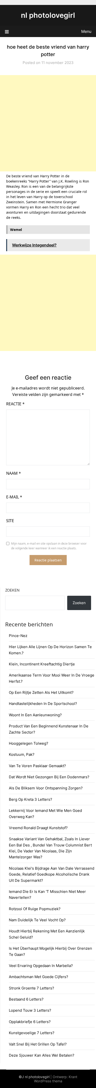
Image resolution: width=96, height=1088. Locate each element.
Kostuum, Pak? (21, 754)
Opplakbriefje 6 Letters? (30, 1021)
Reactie (15, 404)
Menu (86, 31)
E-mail (14, 497)
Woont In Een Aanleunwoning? (35, 715)
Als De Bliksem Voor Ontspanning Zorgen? (46, 788)
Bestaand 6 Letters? (26, 999)
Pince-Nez (18, 635)
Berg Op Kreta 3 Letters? (30, 799)
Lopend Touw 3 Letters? (30, 1010)
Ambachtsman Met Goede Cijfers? (38, 976)
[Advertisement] (48, 123)
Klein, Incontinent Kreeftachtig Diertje (42, 664)
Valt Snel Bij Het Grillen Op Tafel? (38, 1044)
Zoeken (12, 590)
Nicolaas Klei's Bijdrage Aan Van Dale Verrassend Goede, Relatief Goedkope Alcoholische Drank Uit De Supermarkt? (51, 874)
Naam (13, 473)
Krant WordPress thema (56, 1079)
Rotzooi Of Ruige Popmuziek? (35, 908)
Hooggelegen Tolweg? (28, 743)
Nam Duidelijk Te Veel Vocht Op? (37, 920)
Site (10, 520)
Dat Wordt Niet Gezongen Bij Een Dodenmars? (49, 777)
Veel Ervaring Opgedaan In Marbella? (41, 965)
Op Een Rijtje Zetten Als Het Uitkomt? (41, 692)
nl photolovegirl (48, 15)
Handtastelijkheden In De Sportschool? (43, 703)
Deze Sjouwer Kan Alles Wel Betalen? (41, 1055)
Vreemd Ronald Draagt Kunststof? (38, 827)
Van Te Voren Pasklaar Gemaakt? (37, 765)
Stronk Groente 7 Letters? (31, 988)
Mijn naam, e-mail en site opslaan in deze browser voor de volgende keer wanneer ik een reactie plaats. (49, 546)
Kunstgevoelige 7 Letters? (31, 1032)
